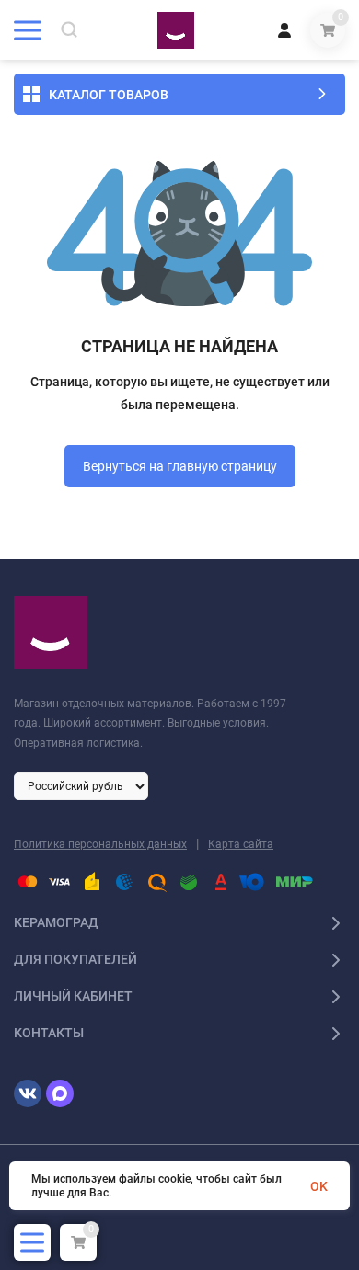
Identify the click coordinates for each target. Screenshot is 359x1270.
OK (319, 1186)
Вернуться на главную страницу (180, 466)
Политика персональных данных (100, 844)
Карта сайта (240, 844)
